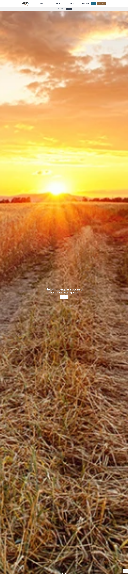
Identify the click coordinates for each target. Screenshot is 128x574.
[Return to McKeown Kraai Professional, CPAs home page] (27, 3)
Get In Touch (101, 3)
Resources (72, 3)
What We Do (42, 3)
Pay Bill (93, 3)
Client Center (85, 3)
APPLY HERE (69, 9)
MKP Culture (64, 297)
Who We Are (57, 3)
